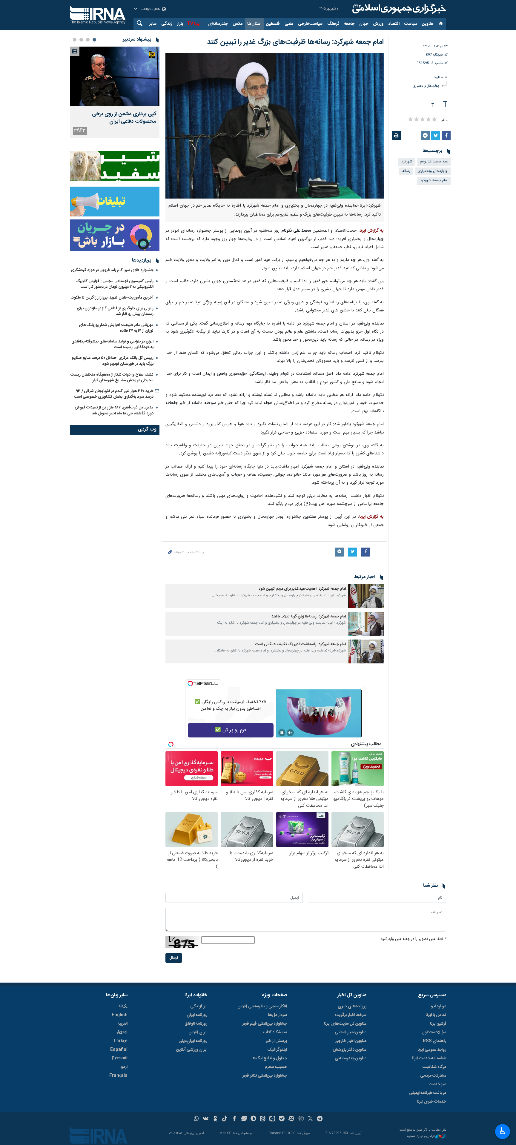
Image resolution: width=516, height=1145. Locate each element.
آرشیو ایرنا (438, 1023)
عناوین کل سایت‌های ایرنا (345, 1023)
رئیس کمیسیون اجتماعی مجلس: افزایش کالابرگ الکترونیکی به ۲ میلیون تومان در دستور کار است (114, 284)
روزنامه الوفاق (196, 1023)
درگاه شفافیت (434, 1067)
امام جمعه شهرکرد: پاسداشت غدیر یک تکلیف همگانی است (300, 644)
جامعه (349, 23)
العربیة (122, 1023)
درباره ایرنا (437, 1006)
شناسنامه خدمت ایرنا (429, 1058)
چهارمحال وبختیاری (433, 171)
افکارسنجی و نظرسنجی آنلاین (262, 1006)
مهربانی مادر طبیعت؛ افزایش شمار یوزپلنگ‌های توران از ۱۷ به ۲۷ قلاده (116, 328)
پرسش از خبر (276, 1041)
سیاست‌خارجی (310, 23)
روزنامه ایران (197, 1015)
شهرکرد (406, 162)
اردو (124, 1067)
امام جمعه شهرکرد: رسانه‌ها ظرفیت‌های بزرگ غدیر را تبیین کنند (295, 42)
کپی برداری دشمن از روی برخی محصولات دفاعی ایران (124, 118)
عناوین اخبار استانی (350, 1032)
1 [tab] (94, 40)
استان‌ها (254, 23)
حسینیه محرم (276, 1067)
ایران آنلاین (198, 1032)
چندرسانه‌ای (218, 23)
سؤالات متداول (434, 1032)
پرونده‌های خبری (352, 1006)
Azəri (122, 1032)
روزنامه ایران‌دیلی (193, 1041)
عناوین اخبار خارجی (350, 1041)
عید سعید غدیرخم (434, 162)
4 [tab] (74, 40)
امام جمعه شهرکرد (434, 180)
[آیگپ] (272, 1119)
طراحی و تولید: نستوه (421, 1136)
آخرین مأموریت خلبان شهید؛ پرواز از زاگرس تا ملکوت (112, 297)
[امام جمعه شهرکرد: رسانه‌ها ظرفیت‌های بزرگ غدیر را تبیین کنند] (274, 126)
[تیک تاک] (225, 1119)
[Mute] (290, 732)
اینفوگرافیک (277, 1049)
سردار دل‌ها (277, 1015)
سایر (152, 23)
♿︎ (502, 1131)
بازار (180, 23)
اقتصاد (394, 23)
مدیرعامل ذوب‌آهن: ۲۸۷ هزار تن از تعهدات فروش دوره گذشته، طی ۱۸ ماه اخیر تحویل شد (114, 410)
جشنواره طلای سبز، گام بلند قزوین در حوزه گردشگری (112, 270)
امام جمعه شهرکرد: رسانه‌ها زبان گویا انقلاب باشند (308, 617)
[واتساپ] (196, 1119)
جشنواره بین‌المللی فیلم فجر (264, 1023)
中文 (123, 1006)
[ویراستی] (244, 1119)
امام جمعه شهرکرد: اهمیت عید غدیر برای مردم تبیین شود (302, 589)
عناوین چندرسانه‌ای (350, 1058)
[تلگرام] (320, 1119)
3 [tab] (81, 40)
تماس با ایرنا (436, 1015)
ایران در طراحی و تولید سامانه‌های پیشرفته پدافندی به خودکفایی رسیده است (112, 344)
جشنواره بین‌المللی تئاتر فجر (264, 1075)
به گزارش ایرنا (372, 230)
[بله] (282, 1119)
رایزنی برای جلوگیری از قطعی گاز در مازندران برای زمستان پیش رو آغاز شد (115, 311)
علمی (289, 23)
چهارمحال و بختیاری (426, 86)
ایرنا (398, 9)
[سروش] (253, 1119)
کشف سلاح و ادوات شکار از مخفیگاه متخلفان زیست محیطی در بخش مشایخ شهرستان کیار (111, 377)
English (120, 1015)
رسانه (406, 171)
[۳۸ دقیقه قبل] (114, 76)
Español (119, 1049)
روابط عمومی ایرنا (431, 1049)
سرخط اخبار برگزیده (350, 1015)
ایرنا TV (193, 23)
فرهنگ (333, 23)
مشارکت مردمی (433, 1075)
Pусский (120, 1058)
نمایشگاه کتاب (275, 1032)
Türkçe (120, 1041)
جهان (363, 23)
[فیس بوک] (234, 1119)
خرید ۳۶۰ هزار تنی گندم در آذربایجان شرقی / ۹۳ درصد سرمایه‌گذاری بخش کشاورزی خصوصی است (113, 394)
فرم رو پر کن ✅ (230, 730)
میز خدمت (437, 1084)
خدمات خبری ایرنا (431, 1101)
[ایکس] (310, 1119)
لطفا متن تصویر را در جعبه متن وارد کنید (413, 939)
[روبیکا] (301, 1119)
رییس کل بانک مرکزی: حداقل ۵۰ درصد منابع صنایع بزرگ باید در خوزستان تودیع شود (112, 361)
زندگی (166, 23)
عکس (237, 23)
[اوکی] (215, 1119)
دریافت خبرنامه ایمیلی (427, 1093)
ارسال (173, 958)
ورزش (378, 23)
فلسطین (273, 23)
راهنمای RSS (434, 1041)
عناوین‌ (427, 23)
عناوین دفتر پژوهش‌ (349, 1049)
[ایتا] (263, 1119)
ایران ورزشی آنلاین (191, 1049)
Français (118, 1075)
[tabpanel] (114, 92)
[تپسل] (190, 683)
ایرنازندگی (198, 1006)
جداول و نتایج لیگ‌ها (269, 1058)
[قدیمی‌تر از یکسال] (366, 596)
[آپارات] (291, 1119)
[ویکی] (206, 1119)
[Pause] (281, 732)
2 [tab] (88, 40)
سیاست (410, 23)
